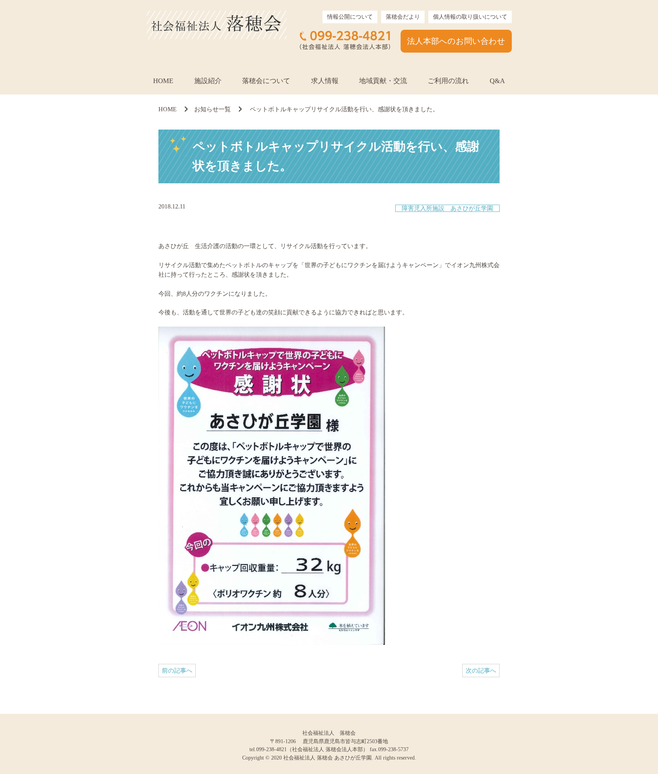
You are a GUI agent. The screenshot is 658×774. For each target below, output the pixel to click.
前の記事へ (177, 670)
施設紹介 (208, 81)
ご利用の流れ (448, 81)
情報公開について (350, 17)
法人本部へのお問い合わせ (456, 41)
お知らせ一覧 (212, 109)
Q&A (497, 81)
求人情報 (325, 81)
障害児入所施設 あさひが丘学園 (447, 208)
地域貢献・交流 (383, 81)
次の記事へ (481, 670)
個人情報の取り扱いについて (470, 17)
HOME (163, 81)
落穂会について (266, 81)
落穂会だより (403, 17)
